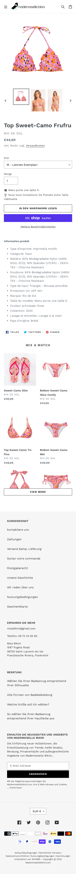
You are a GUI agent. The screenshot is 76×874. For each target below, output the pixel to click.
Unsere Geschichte (20, 577)
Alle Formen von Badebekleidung (29, 695)
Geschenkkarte (17, 606)
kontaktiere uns (18, 529)
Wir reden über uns (20, 587)
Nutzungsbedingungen (22, 597)
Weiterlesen (16, 787)
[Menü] (5, 7)
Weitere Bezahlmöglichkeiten (38, 226)
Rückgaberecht (17, 568)
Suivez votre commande (23, 558)
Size (6, 157)
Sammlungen (63, 856)
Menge (8, 173)
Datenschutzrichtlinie (17, 856)
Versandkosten (35, 145)
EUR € (37, 811)
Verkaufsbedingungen (25, 853)
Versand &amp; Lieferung (24, 549)
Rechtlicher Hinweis (49, 853)
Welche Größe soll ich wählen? (28, 704)
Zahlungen (14, 539)
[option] (21, 97)
